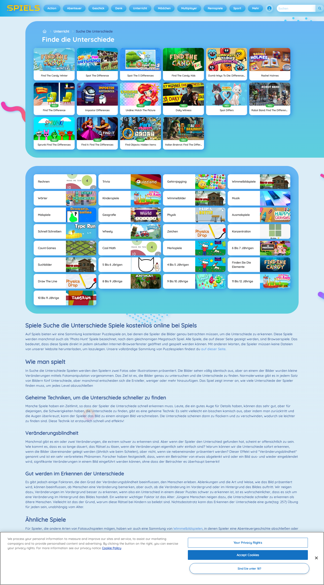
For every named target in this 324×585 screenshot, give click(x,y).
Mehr (255, 8)
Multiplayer (189, 8)
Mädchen (164, 8)
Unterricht (140, 8)
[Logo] (23, 8)
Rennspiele (215, 8)
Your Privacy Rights (248, 542)
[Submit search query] (319, 8)
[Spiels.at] (44, 31)
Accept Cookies (248, 555)
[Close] (316, 558)
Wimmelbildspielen (188, 528)
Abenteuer (74, 8)
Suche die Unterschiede (94, 31)
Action (51, 8)
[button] (269, 8)
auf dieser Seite (213, 349)
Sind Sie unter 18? (249, 568)
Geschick (98, 8)
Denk (118, 8)
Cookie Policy (111, 548)
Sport (237, 8)
